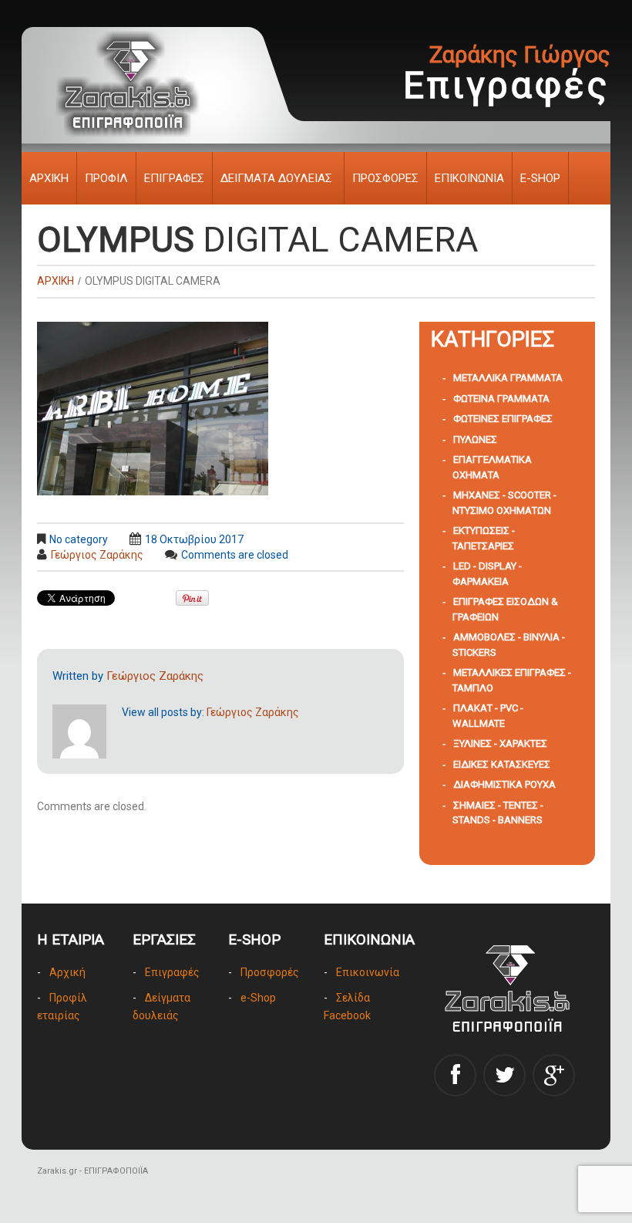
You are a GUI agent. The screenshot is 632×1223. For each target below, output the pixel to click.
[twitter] (504, 1075)
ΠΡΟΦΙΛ (106, 178)
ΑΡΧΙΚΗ (49, 178)
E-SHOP (540, 178)
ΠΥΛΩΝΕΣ (475, 439)
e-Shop (258, 998)
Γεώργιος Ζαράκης (97, 555)
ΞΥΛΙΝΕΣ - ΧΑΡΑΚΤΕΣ (500, 743)
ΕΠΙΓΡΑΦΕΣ (174, 178)
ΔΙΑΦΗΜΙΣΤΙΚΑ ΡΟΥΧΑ (504, 784)
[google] (554, 1075)
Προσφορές (269, 972)
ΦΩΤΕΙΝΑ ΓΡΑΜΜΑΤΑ (501, 398)
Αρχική (67, 972)
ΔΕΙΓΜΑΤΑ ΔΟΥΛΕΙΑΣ (276, 178)
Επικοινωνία (367, 972)
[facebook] (455, 1075)
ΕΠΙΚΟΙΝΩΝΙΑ (469, 178)
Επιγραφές (172, 972)
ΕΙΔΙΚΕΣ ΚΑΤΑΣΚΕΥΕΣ (501, 764)
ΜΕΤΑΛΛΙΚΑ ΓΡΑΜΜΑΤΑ (508, 377)
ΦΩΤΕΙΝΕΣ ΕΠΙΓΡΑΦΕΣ (503, 418)
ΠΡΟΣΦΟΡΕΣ (385, 178)
